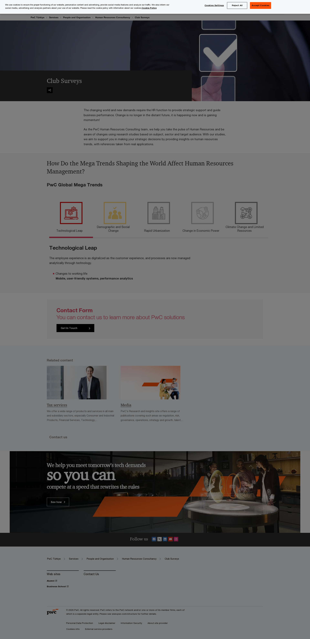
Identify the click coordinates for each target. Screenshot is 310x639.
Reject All (237, 5)
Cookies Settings (214, 5)
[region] (155, 7)
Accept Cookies (260, 5)
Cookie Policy (149, 8)
